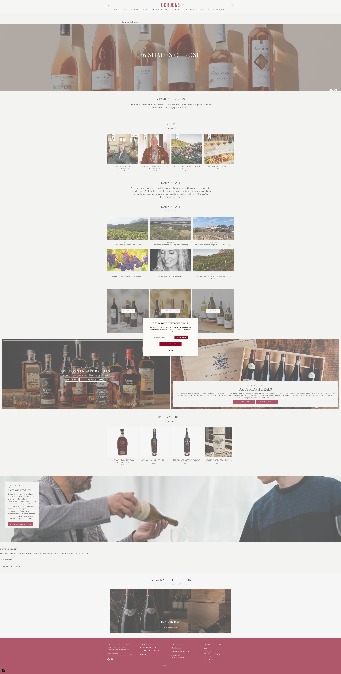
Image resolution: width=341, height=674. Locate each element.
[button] (3, 670)
